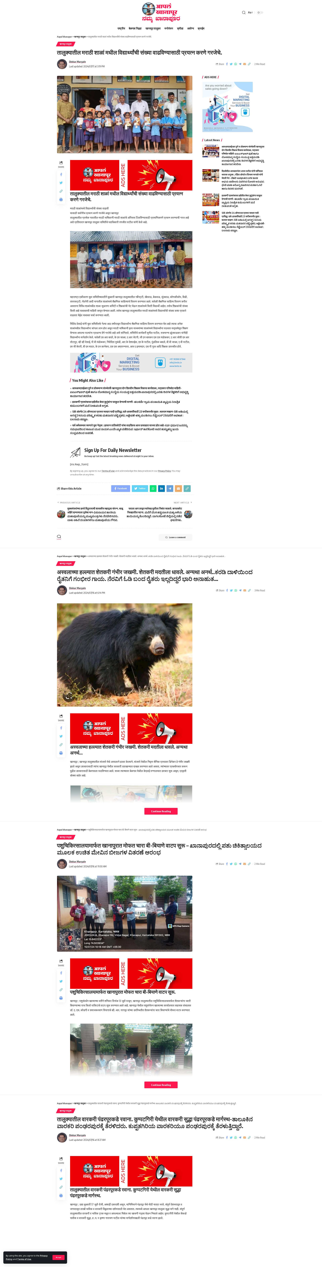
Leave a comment (177, 537)
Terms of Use (24, 1259)
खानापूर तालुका (66, 44)
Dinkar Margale (77, 61)
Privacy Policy (164, 470)
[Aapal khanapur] (161, 13)
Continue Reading (161, 811)
